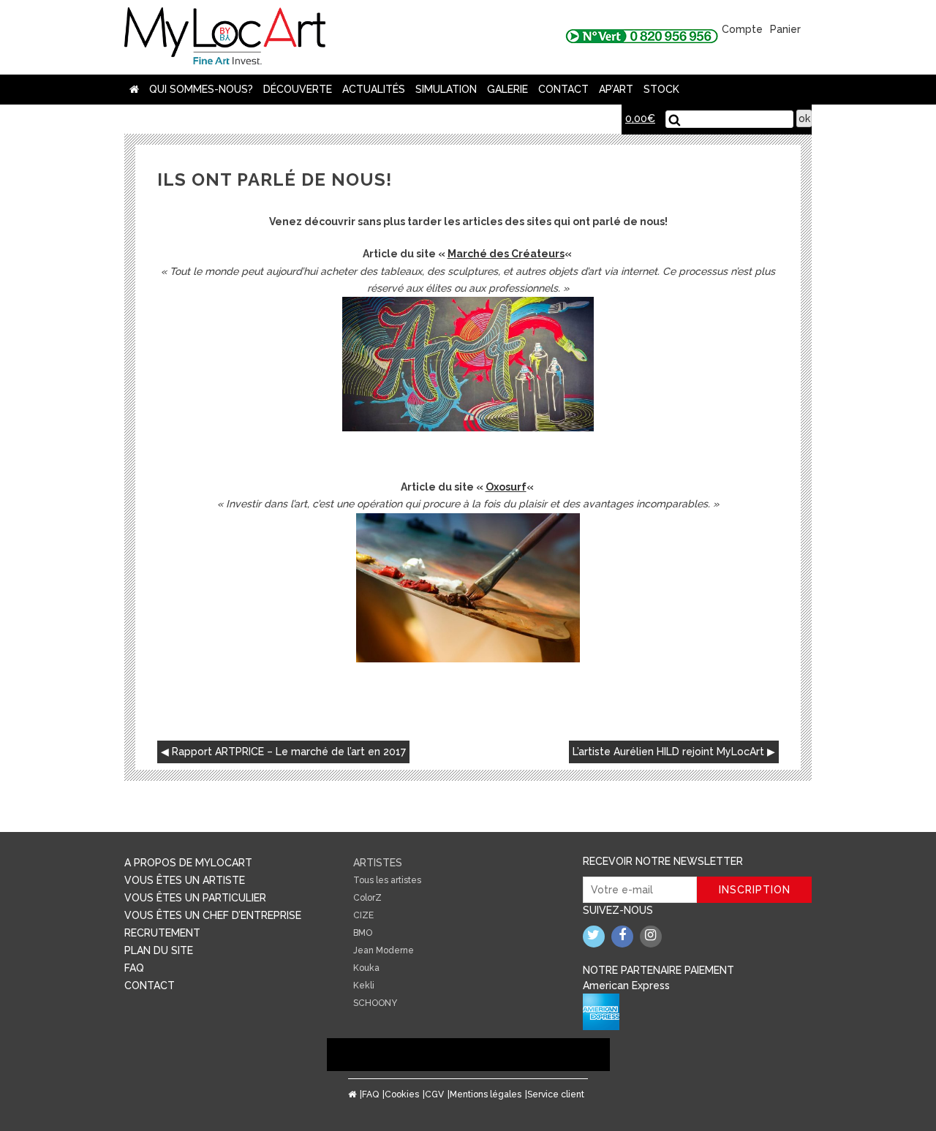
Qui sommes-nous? (201, 89)
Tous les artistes (387, 880)
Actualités (373, 89)
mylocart (224, 37)
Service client (555, 1094)
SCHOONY (375, 1003)
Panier (785, 29)
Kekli (363, 985)
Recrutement (162, 933)
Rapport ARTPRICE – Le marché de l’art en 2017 (289, 751)
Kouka (366, 968)
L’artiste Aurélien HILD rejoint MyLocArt (668, 751)
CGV (434, 1094)
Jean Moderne (383, 950)
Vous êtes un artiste (184, 880)
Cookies (402, 1094)
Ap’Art (616, 89)
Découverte (297, 89)
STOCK (661, 89)
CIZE (363, 915)
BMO (362, 933)
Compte (742, 29)
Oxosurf (506, 487)
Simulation (446, 89)
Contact (563, 89)
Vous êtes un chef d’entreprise (212, 915)
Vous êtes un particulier (195, 898)
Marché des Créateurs (506, 254)
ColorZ (367, 898)
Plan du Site (158, 950)
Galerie (507, 89)
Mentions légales (485, 1094)
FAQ (134, 968)
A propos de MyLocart (188, 863)
